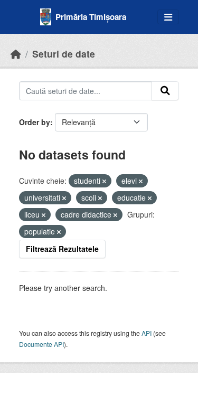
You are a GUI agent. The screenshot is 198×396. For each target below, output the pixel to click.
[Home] (16, 53)
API (147, 332)
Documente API (41, 344)
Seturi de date (63, 53)
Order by (34, 122)
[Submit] (165, 90)
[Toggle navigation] (168, 17)
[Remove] (104, 181)
